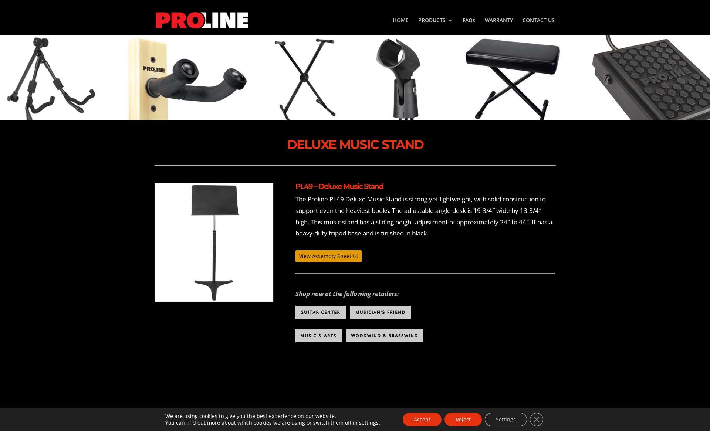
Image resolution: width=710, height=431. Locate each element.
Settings (506, 419)
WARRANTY (499, 21)
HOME (401, 21)
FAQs (469, 21)
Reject (463, 419)
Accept (422, 419)
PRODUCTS (432, 21)
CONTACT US (539, 21)
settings (369, 423)
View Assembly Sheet (325, 255)
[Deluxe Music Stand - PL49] (214, 242)
